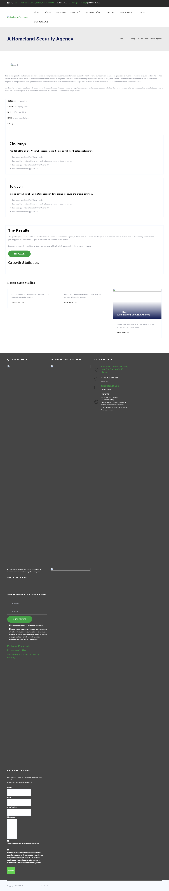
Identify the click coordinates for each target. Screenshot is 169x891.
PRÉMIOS (47, 12)
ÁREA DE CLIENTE (41, 22)
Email (9, 797)
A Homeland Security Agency (133, 314)
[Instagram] (21, 584)
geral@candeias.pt (79, 3)
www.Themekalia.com (22, 118)
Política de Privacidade (18, 646)
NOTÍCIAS (111, 12)
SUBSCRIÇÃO (76, 12)
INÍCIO (36, 12)
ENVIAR (11, 871)
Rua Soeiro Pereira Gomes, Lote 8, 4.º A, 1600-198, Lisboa (114, 369)
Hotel (124, 312)
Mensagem (11, 817)
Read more (16, 302)
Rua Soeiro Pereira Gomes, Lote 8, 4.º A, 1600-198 (34, 3)
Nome (9, 787)
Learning (23, 101)
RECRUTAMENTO (127, 12)
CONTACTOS (144, 12)
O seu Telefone (12, 807)
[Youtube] (13, 584)
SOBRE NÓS (60, 12)
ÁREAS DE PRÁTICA (94, 12)
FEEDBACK (19, 253)
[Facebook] (9, 584)
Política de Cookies (16, 650)
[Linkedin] (18, 584)
